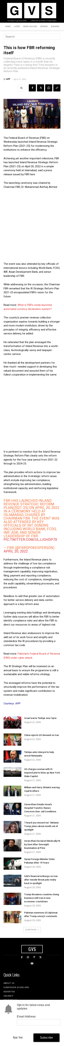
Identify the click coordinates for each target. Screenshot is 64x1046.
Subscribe (46, 1037)
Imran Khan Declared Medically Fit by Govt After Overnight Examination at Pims (42, 844)
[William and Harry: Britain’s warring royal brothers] (12, 791)
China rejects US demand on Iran (41, 735)
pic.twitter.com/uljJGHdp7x (30, 539)
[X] (40, 87)
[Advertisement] (32, 225)
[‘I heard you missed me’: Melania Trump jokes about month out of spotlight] (12, 827)
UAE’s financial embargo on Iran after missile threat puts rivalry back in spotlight (41, 880)
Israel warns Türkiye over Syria (40, 718)
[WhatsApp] (48, 87)
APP (8, 79)
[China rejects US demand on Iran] (12, 739)
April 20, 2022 (16, 551)
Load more (30, 929)
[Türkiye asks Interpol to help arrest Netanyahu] (12, 756)
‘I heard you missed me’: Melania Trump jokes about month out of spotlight (41, 826)
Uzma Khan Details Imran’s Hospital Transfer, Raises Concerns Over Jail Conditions (40, 808)
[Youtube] (32, 963)
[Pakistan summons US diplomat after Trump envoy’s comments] (12, 917)
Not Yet (17, 1037)
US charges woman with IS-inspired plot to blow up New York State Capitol (42, 773)
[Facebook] (32, 87)
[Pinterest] (34, 957)
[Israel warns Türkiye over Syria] (12, 722)
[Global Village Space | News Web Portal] (32, 10)
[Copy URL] (56, 87)
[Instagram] (28, 957)
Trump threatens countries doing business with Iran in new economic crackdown (41, 898)
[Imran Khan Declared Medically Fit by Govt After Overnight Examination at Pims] (12, 845)
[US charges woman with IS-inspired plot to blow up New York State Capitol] (12, 772)
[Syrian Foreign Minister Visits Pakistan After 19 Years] (12, 863)
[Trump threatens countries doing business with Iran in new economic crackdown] (12, 899)
